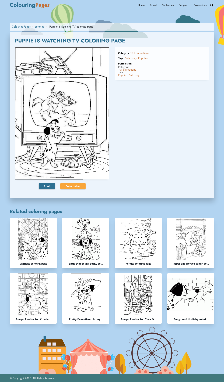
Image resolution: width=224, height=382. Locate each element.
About (153, 5)
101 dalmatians (139, 53)
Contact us (168, 5)
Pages (30, 5)
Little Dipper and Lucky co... (86, 263)
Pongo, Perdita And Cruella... (33, 319)
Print (47, 186)
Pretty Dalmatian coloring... (85, 319)
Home (141, 5)
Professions (200, 5)
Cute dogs (131, 58)
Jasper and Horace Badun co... (191, 263)
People (183, 5)
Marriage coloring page (33, 263)
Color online (73, 186)
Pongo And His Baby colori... (191, 319)
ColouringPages (21, 27)
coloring (39, 27)
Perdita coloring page (138, 263)
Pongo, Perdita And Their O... (138, 319)
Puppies (143, 58)
